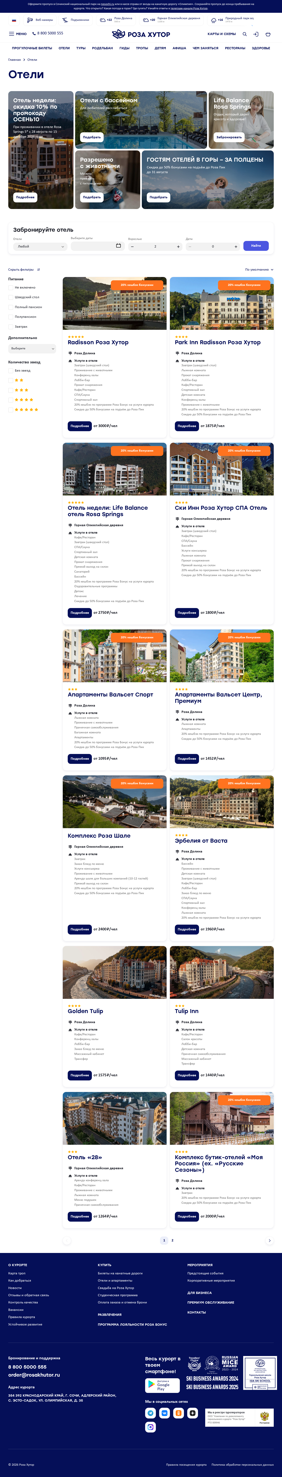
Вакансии (16, 1310)
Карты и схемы (222, 34)
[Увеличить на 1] (178, 247)
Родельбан (102, 48)
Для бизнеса (199, 1293)
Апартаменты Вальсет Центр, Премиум (218, 698)
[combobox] (40, 244)
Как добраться (19, 1280)
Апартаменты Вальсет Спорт (110, 695)
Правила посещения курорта (186, 1464)
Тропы (142, 48)
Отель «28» (85, 1158)
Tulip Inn (187, 1012)
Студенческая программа (118, 1295)
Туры (80, 48)
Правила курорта (21, 1317)
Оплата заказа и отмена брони (122, 1302)
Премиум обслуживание (210, 1302)
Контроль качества (23, 1302)
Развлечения (110, 1315)
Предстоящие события (205, 1273)
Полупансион (25, 317)
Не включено (25, 287)
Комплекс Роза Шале (99, 836)
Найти (256, 246)
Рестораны (235, 48)
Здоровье (261, 48)
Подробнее (25, 197)
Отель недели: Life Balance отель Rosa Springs (108, 511)
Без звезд (22, 370)
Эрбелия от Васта (201, 841)
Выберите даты (82, 238)
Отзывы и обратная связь (28, 1295)
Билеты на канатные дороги (120, 1273)
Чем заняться (205, 48)
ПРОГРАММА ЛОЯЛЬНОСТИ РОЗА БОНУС (132, 1324)
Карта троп (16, 1273)
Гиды (124, 48)
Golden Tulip (85, 1012)
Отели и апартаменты (115, 1280)
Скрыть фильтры (21, 269)
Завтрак (21, 327)
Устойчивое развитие (25, 1324)
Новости (15, 1288)
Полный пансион (28, 307)
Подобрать (92, 137)
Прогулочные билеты (32, 48)
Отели (64, 48)
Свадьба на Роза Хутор (116, 1288)
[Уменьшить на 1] (132, 247)
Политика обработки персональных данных (243, 1464)
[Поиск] (245, 34)
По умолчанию (257, 269)
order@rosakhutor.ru (34, 1375)
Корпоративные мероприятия (211, 1280)
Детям (160, 48)
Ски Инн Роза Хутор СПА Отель (221, 508)
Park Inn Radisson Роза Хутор (218, 343)
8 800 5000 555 (50, 33)
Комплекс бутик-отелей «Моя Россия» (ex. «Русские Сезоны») (219, 1164)
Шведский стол (27, 297)
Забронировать (229, 137)
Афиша (179, 48)
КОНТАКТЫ (196, 1312)
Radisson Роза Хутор (98, 343)
